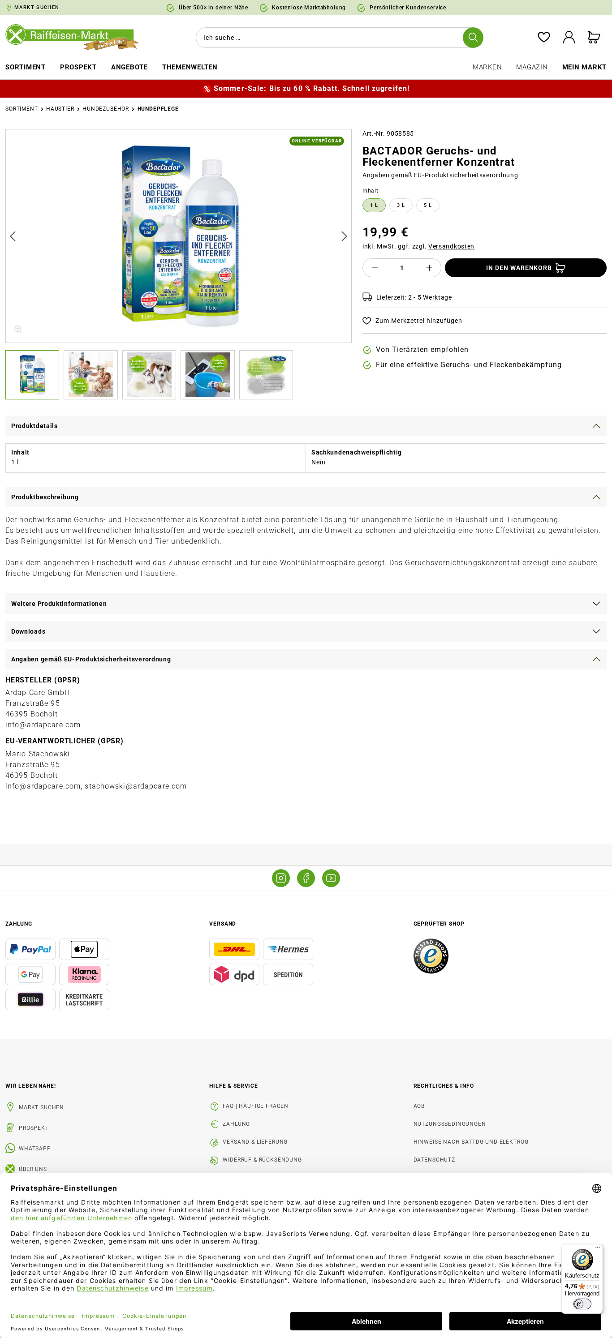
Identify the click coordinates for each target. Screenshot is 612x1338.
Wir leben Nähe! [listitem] (30, 1086)
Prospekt (34, 1128)
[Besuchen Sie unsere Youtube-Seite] (331, 878)
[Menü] (597, 1249)
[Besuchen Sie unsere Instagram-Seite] (281, 878)
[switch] (582, 1304)
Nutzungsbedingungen (450, 1124)
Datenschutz (434, 1160)
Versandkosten (451, 246)
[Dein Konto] (569, 38)
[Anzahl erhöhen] (430, 267)
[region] (178, 264)
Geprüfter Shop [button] (439, 924)
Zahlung (236, 1124)
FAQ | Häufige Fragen (256, 1106)
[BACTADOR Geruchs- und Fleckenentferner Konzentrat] (179, 236)
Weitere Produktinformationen (59, 603)
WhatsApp (35, 1148)
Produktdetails (34, 425)
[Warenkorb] (594, 38)
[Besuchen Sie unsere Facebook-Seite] (306, 878)
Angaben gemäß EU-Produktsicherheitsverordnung (91, 659)
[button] (34, 374)
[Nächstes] (344, 235)
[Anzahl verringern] (374, 267)
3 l (401, 205)
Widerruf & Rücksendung (262, 1160)
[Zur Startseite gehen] (76, 37)
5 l (428, 205)
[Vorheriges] (12, 235)
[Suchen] (473, 37)
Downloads (28, 631)
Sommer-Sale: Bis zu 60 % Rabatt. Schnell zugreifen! (311, 88)
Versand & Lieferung (255, 1142)
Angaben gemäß (440, 175)
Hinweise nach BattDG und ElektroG (471, 1142)
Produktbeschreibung (44, 497)
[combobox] (338, 37)
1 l (374, 205)
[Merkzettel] (543, 38)
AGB (419, 1106)
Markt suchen (41, 1107)
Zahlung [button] (18, 924)
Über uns (33, 1169)
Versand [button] (222, 924)
